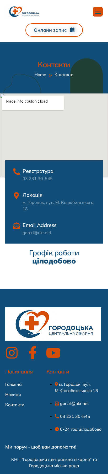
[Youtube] (53, 352)
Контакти (14, 404)
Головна (13, 384)
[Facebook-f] (32, 352)
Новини (13, 394)
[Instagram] (11, 352)
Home (40, 74)
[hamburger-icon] (98, 12)
